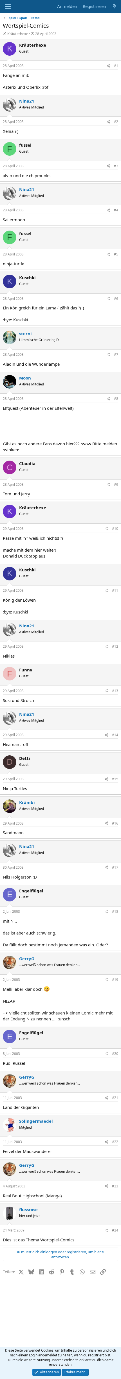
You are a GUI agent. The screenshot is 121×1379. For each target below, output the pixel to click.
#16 (115, 823)
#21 (115, 1097)
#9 (116, 484)
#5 (116, 254)
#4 (116, 210)
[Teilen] (108, 66)
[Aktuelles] (114, 6)
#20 (115, 1053)
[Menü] (7, 6)
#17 (115, 867)
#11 (115, 590)
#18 (115, 911)
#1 (116, 65)
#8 (116, 398)
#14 (115, 734)
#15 (115, 779)
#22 (115, 1141)
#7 (116, 354)
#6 (116, 298)
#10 (115, 528)
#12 (115, 646)
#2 (116, 121)
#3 (116, 166)
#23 (115, 1186)
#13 (115, 690)
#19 (115, 979)
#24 (115, 1230)
